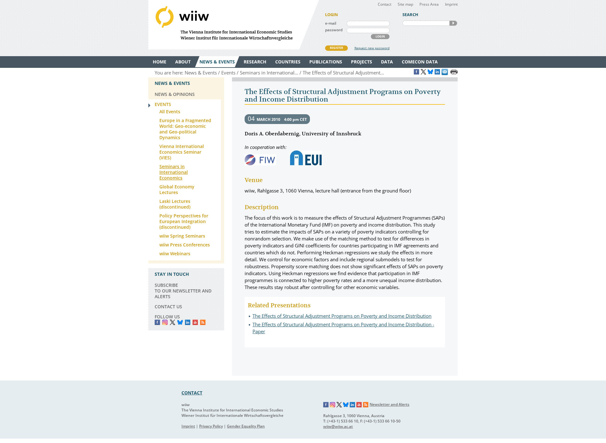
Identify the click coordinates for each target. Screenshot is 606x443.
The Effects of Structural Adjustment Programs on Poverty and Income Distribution (341, 316)
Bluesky (180, 322)
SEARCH (453, 23)
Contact (384, 4)
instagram (165, 322)
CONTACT (191, 393)
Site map (405, 4)
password (333, 29)
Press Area (429, 4)
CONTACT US (168, 307)
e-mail (330, 23)
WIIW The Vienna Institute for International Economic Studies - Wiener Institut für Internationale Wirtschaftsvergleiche (233, 25)
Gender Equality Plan (246, 426)
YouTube (195, 322)
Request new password (371, 48)
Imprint (451, 4)
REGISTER (336, 48)
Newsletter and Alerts (389, 404)
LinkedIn (187, 322)
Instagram (333, 405)
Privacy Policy (211, 426)
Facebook (157, 322)
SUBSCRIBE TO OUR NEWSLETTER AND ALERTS (183, 290)
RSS (202, 322)
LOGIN (380, 36)
